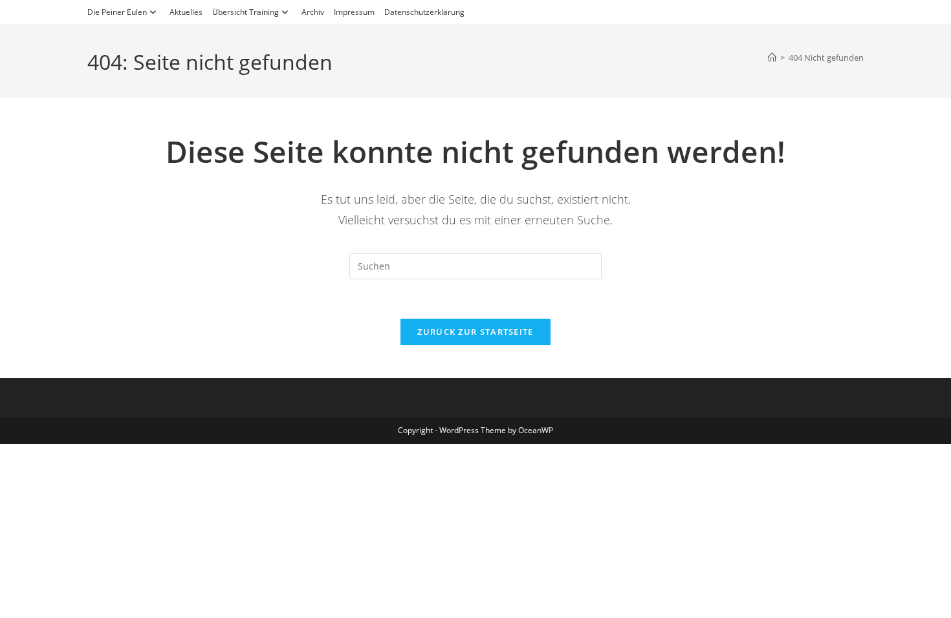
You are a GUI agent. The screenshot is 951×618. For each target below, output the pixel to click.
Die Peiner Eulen (117, 11)
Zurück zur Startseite (475, 331)
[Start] (772, 57)
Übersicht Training (245, 11)
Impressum (354, 11)
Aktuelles (185, 11)
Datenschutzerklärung (424, 11)
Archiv (312, 11)
